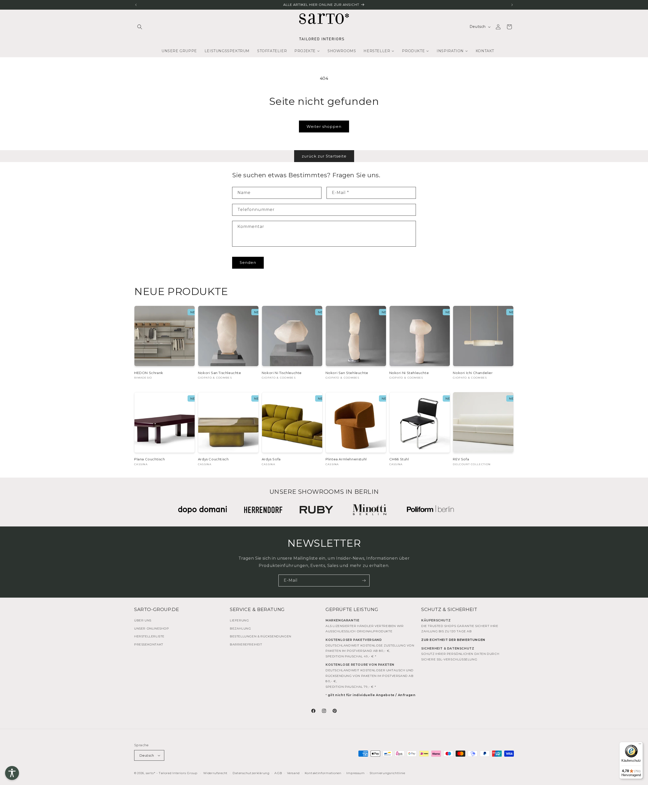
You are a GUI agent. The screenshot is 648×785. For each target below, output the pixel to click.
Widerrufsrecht (215, 773)
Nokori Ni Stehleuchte (409, 373)
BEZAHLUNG (240, 628)
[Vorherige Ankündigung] (135, 5)
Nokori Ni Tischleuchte (282, 373)
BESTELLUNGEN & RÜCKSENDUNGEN (260, 636)
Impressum (355, 773)
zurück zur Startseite (324, 156)
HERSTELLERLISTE (149, 636)
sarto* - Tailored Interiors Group (171, 773)
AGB (278, 773)
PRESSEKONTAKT (148, 644)
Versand (293, 773)
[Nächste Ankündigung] (512, 5)
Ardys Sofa (271, 459)
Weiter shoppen (324, 126)
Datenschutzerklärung (251, 773)
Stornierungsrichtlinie (387, 773)
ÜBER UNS (142, 620)
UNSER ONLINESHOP (151, 628)
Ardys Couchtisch (213, 459)
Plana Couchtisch (149, 459)
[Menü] (640, 745)
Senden (248, 262)
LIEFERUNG (239, 620)
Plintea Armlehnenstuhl (346, 459)
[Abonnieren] (363, 580)
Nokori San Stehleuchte (347, 373)
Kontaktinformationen (323, 773)
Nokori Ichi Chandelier (473, 373)
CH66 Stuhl (399, 459)
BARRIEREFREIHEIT (246, 644)
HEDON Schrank (148, 373)
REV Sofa (461, 459)
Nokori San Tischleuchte (219, 373)
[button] (139, 26)
